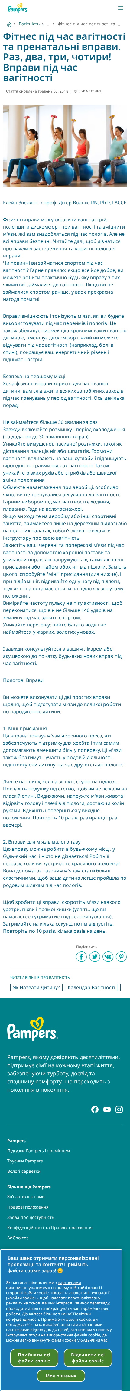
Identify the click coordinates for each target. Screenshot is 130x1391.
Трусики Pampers (25, 1161)
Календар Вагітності (91, 987)
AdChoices (17, 1238)
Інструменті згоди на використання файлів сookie (53, 1335)
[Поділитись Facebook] (81, 956)
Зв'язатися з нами (26, 1196)
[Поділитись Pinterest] (121, 956)
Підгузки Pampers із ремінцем (38, 1150)
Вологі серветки (24, 1171)
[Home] (9, 24)
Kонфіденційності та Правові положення (50, 1227)
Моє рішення (61, 1376)
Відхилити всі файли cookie (88, 1358)
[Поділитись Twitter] (94, 956)
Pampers (16, 1140)
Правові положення (28, 1207)
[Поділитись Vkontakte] (108, 956)
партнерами (69, 1282)
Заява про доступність (30, 1217)
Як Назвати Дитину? (36, 987)
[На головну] (17, 8)
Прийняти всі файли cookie (34, 1358)
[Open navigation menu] (120, 7)
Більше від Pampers (29, 1186)
